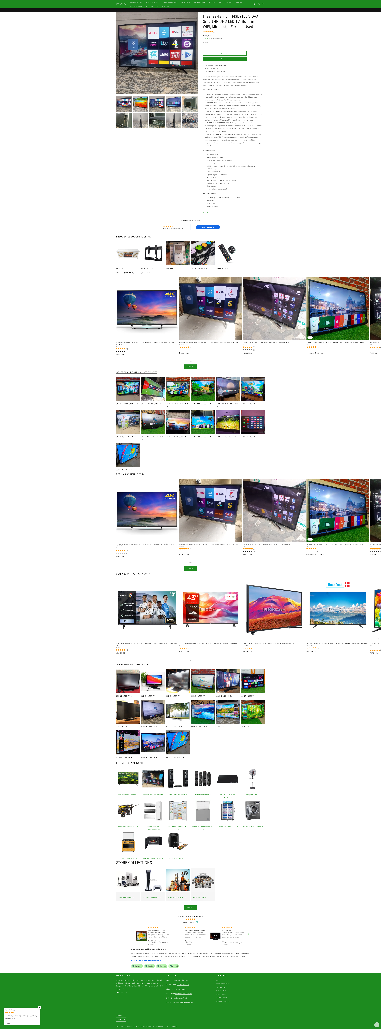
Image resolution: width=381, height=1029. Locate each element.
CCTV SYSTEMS (198, 897)
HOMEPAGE (190, 908)
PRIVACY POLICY (221, 991)
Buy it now (225, 59)
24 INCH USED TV (198, 696)
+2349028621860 (183, 985)
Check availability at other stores (215, 71)
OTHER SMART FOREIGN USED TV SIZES (136, 372)
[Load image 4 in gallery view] (173, 104)
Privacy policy (140, 1026)
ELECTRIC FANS (251, 795)
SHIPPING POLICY (221, 998)
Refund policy (130, 1026)
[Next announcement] (264, 10)
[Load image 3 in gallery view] (157, 104)
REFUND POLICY (221, 994)
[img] (190, 919)
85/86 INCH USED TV (124, 470)
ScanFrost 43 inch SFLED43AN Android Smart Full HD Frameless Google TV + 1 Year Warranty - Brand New (337, 643)
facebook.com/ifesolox (183, 994)
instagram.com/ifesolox (184, 1002)
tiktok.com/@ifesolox (180, 998)
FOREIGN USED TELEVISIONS (153, 795)
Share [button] (207, 212)
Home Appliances (132, 983)
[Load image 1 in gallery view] (124, 104)
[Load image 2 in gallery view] (140, 104)
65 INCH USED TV (123, 757)
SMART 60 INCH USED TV (201, 437)
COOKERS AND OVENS (127, 858)
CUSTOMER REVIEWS (222, 984)
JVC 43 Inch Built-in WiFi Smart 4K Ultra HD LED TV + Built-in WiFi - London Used (266, 342)
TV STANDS (120, 268)
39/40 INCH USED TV (124, 727)
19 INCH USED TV (148, 696)
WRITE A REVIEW (208, 227)
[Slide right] (195, 361)
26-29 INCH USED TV (224, 696)
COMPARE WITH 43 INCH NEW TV (133, 573)
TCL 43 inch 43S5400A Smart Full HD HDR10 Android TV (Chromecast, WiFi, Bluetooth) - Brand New (208, 643)
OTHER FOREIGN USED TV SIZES (133, 664)
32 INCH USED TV (247, 696)
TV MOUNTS (146, 268)
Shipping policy (160, 1026)
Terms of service (150, 1026)
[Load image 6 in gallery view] (124, 120)
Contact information (171, 1026)
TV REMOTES (221, 268)
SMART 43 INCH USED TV (251, 404)
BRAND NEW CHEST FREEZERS (202, 827)
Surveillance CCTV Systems (143, 986)
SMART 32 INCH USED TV (201, 404)
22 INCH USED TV (173, 696)
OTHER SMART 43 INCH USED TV (133, 272)
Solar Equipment (146, 983)
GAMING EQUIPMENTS (151, 897)
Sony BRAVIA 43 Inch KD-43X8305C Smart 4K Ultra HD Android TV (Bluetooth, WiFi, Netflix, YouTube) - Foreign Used (145, 343)
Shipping (205, 38)
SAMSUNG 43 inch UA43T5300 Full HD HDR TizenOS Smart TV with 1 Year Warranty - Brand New (270, 643)
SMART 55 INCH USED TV (176, 437)
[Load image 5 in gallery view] (190, 104)
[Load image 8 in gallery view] (157, 120)
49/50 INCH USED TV (199, 727)
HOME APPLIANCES (132, 762)
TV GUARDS (170, 268)
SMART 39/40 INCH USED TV (227, 404)
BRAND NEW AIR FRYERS (177, 858)
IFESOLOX (122, 1026)
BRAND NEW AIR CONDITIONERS (153, 828)
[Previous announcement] (117, 10)
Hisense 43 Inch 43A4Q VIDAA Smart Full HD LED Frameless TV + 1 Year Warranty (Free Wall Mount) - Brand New (146, 644)
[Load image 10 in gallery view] (190, 120)
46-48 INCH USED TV (174, 727)
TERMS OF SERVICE (222, 987)
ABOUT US (219, 980)
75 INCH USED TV (148, 757)
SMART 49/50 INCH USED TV (152, 437)
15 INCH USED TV (123, 696)
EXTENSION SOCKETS (199, 268)
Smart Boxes (129, 986)
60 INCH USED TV (247, 727)
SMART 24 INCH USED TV (151, 404)
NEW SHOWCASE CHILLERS (226, 827)
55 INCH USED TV (223, 727)
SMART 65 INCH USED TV (226, 437)
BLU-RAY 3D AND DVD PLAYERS (227, 796)
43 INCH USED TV (148, 727)
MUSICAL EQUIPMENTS (176, 897)
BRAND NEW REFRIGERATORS (178, 827)
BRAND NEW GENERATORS (127, 827)
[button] (137, 2)
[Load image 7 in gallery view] (140, 120)
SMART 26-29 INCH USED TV (177, 404)
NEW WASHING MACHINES (252, 827)
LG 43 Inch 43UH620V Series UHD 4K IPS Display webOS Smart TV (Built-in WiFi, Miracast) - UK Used (335, 342)
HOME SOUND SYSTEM (177, 795)
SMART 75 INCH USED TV (251, 437)
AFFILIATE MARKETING (223, 1001)
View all (190, 367)
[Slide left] (186, 361)
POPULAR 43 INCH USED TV (130, 474)
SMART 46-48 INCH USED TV (127, 437)
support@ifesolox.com (180, 980)
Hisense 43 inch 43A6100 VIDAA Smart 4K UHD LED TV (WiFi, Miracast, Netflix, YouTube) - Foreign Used (208, 342)
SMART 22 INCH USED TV (126, 404)
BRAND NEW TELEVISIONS (127, 795)
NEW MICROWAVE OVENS (152, 858)
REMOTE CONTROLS (202, 795)
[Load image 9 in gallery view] (173, 120)
